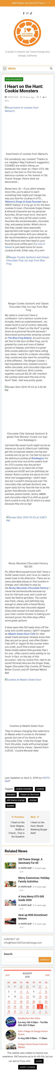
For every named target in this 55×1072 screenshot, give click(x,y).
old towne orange (16, 800)
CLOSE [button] (39, 1061)
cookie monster (24, 788)
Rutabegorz (37, 458)
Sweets (10, 805)
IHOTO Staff (13, 97)
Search (8, 954)
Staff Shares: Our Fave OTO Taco (28, 3)
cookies (40, 788)
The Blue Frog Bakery (19, 337)
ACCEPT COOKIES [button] (27, 1067)
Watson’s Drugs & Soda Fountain (23, 201)
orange (33, 800)
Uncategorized (14, 79)
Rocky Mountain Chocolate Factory (28, 587)
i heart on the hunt (29, 794)
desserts (11, 794)
